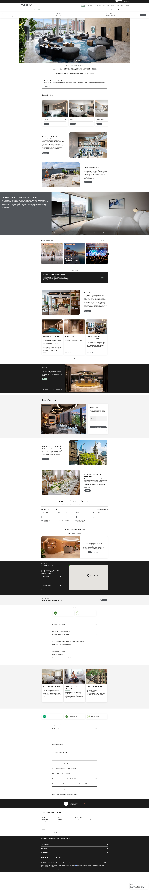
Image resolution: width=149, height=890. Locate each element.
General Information (56, 734)
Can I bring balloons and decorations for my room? (63, 647)
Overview (83, 5)
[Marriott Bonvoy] (126, 1)
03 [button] (103, 232)
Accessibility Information (57, 739)
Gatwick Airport (46, 581)
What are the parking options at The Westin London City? (64, 768)
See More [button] (92, 73)
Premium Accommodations (100, 5)
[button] (119, 1)
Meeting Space (80, 516)
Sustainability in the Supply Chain (98, 865)
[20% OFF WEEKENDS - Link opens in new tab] (52, 253)
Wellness (112, 5)
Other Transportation (47, 590)
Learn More (46, 86)
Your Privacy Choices (80, 865)
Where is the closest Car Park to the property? (61, 644)
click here (142, 887)
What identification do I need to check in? (61, 628)
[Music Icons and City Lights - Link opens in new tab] (97, 253)
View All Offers (103, 240)
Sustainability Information (57, 744)
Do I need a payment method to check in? (61, 631)
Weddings (122, 5)
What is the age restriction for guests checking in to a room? (64, 657)
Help (52, 866)
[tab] (61, 505)
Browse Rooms (98, 427)
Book (90, 552)
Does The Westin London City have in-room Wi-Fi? (62, 773)
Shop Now (45, 699)
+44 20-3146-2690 (123, 9)
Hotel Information (56, 728)
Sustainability (45, 512)
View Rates (46, 123)
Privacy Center (71, 865)
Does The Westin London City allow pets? (61, 763)
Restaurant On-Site (63, 512)
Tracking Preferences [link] (44, 865)
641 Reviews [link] (45, 9)
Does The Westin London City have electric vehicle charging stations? (66, 789)
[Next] (107, 254)
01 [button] (94, 232)
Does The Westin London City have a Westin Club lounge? (64, 794)
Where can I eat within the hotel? (59, 637)
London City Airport (47, 585)
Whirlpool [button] (45, 516)
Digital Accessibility (88, 865)
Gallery (127, 5)
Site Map (42, 866)
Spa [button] (95, 516)
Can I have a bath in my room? (58, 651)
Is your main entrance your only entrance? (61, 634)
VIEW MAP (114, 9)
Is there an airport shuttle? (57, 654)
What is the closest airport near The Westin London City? (64, 778)
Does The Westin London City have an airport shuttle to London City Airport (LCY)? (69, 783)
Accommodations (90, 5)
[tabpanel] (74, 378)
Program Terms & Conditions (63, 865)
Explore (44, 378)
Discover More (88, 181)
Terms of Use (55, 865)
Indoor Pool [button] (96, 512)
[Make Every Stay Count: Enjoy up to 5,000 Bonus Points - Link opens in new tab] (74, 253)
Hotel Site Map (47, 866)
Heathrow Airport (46, 576)
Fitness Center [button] (46, 520)
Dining (108, 5)
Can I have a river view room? (58, 624)
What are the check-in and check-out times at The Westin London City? (67, 757)
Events (117, 5)
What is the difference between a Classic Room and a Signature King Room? (68, 641)
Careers (50, 865)
